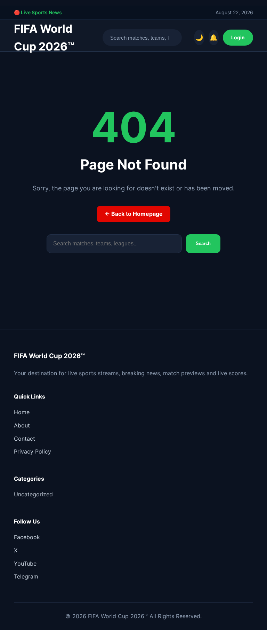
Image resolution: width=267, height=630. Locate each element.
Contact (24, 438)
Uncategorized (33, 494)
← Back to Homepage (134, 213)
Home (22, 412)
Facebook (27, 537)
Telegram (26, 576)
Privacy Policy (32, 451)
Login (238, 37)
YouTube (25, 563)
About (22, 425)
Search (203, 243)
